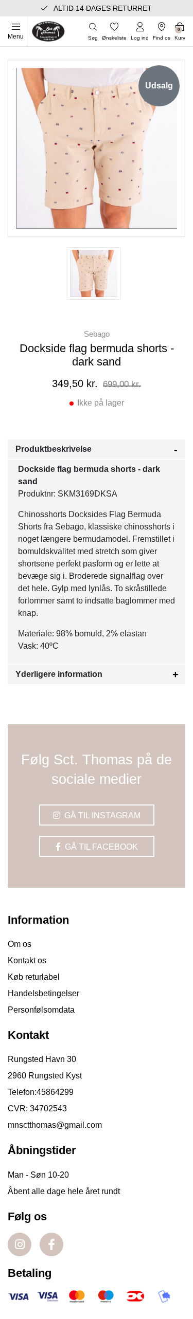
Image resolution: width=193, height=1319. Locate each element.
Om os (19, 944)
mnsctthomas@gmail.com (55, 1125)
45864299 (55, 1092)
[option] (94, 273)
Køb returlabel (34, 977)
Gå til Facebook (100, 846)
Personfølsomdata (41, 1009)
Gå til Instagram (101, 815)
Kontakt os (27, 960)
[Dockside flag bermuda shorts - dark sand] (93, 273)
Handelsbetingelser (43, 993)
